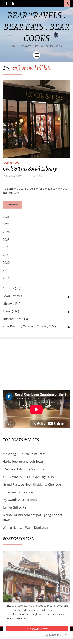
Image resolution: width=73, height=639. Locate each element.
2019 (6, 270)
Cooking (8, 288)
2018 (6, 278)
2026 (6, 217)
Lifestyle (8, 304)
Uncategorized (13, 319)
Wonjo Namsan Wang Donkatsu (25, 528)
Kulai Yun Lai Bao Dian (18, 492)
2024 (6, 232)
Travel (7, 311)
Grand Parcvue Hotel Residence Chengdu (32, 484)
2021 (6, 255)
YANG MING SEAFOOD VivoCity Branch (30, 477)
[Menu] (36, 55)
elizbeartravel (15, 175)
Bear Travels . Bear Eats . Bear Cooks (36, 26)
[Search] (67, 3)
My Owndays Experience (20, 500)
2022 (6, 247)
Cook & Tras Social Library (30, 168)
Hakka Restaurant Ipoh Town (23, 461)
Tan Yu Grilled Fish (15, 507)
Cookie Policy (19, 618)
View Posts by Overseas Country (25, 326)
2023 (6, 240)
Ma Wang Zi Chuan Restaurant (24, 454)
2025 (6, 224)
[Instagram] (13, 3)
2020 (6, 262)
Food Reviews (11, 162)
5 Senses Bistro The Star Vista (24, 469)
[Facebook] (6, 3)
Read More (12, 204)
